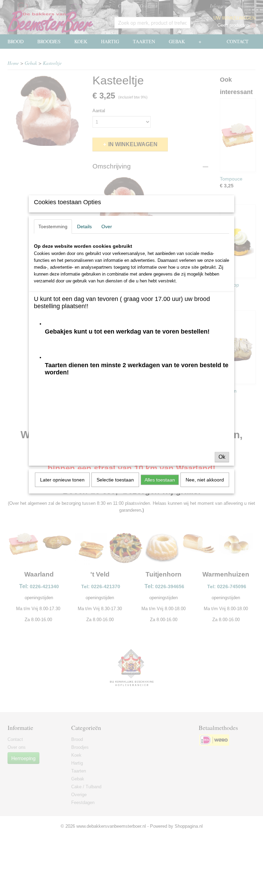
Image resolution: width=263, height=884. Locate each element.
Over (106, 226)
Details (84, 226)
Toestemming (52, 226)
